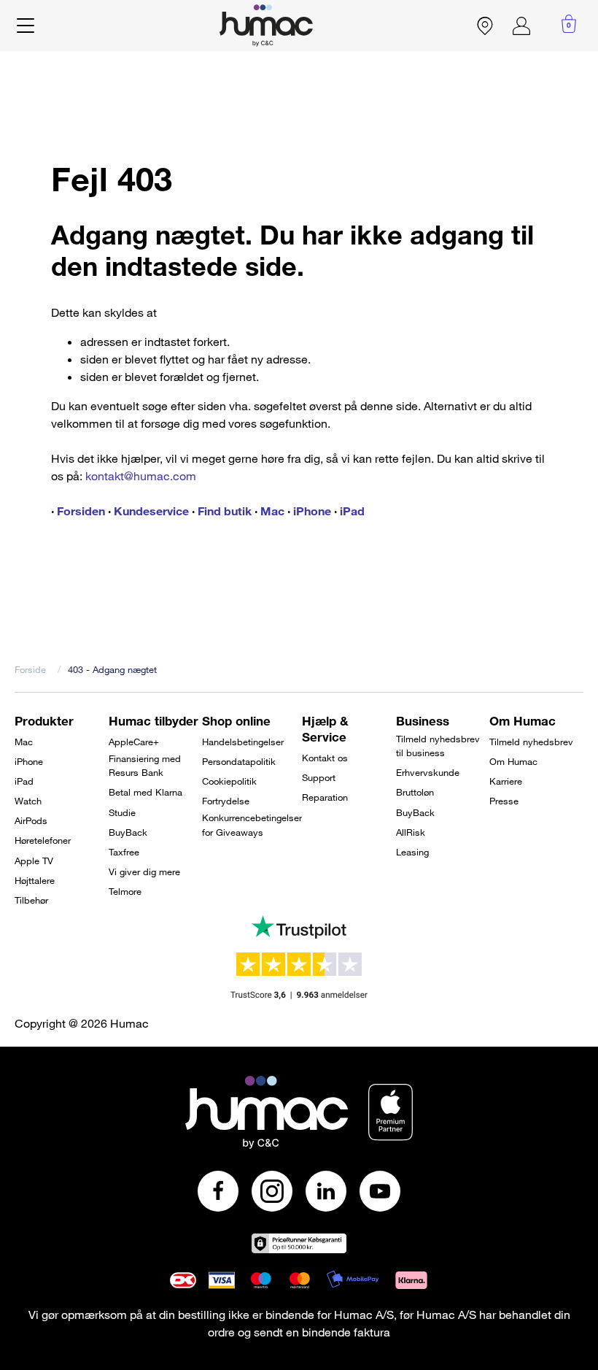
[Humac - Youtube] (380, 1191)
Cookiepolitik (229, 781)
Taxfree (124, 852)
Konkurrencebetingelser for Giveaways (252, 825)
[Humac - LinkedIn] (326, 1191)
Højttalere (35, 880)
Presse (504, 801)
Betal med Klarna (145, 792)
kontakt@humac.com (140, 476)
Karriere (505, 781)
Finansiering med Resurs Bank (145, 766)
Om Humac (513, 761)
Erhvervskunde (427, 772)
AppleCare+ (134, 741)
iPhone (312, 510)
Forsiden (81, 510)
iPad (352, 510)
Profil (521, 25)
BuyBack (128, 832)
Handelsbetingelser (243, 741)
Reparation (325, 797)
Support (318, 777)
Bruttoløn (415, 792)
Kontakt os (325, 757)
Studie (122, 812)
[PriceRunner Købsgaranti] (299, 1243)
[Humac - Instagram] (272, 1191)
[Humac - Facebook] (218, 1191)
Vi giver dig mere (144, 871)
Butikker (485, 25)
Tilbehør (31, 900)
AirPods (31, 820)
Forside (30, 669)
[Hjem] (266, 25)
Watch (28, 801)
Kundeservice (151, 510)
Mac (272, 510)
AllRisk (410, 832)
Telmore (125, 891)
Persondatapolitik (239, 761)
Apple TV (34, 860)
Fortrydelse (225, 801)
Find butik (225, 510)
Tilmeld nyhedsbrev (531, 741)
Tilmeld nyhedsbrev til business (438, 746)
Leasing (412, 852)
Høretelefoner (43, 840)
